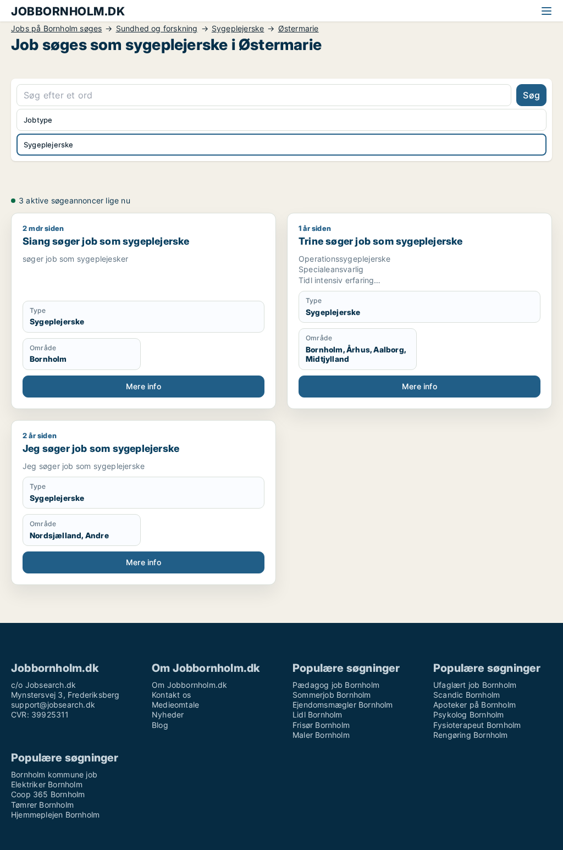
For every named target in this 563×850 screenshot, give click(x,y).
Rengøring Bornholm (470, 734)
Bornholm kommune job (54, 774)
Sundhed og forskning (157, 28)
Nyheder (168, 714)
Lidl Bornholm (317, 714)
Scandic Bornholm (466, 694)
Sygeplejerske (238, 28)
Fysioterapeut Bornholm (477, 725)
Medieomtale (175, 704)
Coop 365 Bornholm (48, 794)
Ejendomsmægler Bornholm (342, 704)
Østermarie (298, 28)
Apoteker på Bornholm (474, 704)
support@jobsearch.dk (53, 704)
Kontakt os (171, 694)
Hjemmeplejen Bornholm (55, 814)
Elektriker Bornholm (46, 784)
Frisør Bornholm (321, 725)
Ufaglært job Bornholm (474, 684)
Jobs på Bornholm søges (56, 28)
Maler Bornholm (321, 734)
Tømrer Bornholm (42, 804)
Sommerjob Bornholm (331, 694)
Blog (160, 725)
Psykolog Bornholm (468, 714)
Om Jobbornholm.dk (189, 684)
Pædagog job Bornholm (335, 684)
